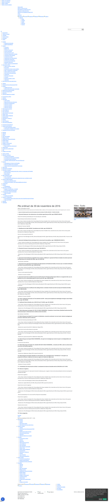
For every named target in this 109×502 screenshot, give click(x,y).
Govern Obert (21, 457)
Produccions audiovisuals (25, 479)
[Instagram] (30, 16)
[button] (2, 499)
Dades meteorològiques (25, 449)
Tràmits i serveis (21, 426)
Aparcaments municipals (25, 446)
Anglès (22, 22)
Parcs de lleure (23, 445)
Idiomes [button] (21, 17)
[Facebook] (20, 16)
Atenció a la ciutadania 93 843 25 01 (25, 12)
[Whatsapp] (41, 16)
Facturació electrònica (24, 433)
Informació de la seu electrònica (26, 425)
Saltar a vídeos (5, 3)
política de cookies (96, 496)
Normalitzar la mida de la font (24, 9)
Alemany (23, 23)
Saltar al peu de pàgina (7, 4)
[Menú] (1, 31)
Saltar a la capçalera (6, 0)
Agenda (21, 465)
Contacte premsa (23, 476)
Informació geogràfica (24, 456)
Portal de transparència (25, 458)
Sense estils (20, 7)
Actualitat (20, 463)
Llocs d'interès (23, 454)
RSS (20, 480)
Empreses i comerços (24, 452)
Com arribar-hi (23, 444)
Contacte (20, 15)
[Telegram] (35, 16)
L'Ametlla (20, 437)
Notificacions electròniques (25, 431)
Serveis (21, 430)
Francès (23, 24)
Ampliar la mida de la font (23, 11)
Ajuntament (20, 419)
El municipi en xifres (24, 438)
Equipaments (22, 450)
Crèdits (58, 484)
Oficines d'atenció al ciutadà (26, 435)
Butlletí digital (22, 472)
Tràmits (21, 427)
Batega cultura (23, 469)
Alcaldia (21, 420)
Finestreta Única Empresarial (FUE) (27, 429)
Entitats (21, 453)
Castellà (23, 20)
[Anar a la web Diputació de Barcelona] (82, 495)
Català (22, 19)
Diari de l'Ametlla (23, 468)
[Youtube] (25, 16)
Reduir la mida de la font (22, 8)
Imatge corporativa (24, 482)
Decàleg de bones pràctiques (26, 461)
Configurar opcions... (90, 499)
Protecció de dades (61, 487)
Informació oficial (23, 423)
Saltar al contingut (6, 2)
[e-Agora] (46, 16)
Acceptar (104, 499)
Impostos (22, 434)
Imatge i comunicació (24, 475)
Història (21, 439)
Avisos (21, 467)
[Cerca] (83, 29)
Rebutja (100, 499)
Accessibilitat (60, 489)
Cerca (19, 13)
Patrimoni (22, 441)
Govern (21, 422)
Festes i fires (22, 448)
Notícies (21, 464)
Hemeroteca (22, 478)
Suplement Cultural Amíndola (26, 471)
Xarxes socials (22, 473)
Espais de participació (24, 460)
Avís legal (59, 488)
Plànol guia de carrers (24, 442)
